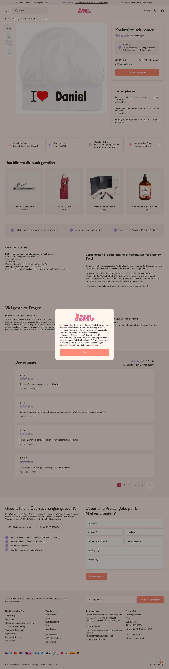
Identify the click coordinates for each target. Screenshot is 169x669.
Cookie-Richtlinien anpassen (85, 345)
